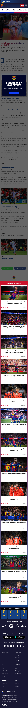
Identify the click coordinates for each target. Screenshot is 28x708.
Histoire (16, 687)
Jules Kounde (17, 658)
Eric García (17, 660)
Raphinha (16, 668)
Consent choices (15, 701)
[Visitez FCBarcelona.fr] (2, 5)
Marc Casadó (4, 671)
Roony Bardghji (18, 670)
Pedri (3, 668)
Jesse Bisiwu (17, 674)
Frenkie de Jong (5, 673)
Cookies (20, 697)
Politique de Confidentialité (12, 697)
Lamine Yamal (17, 667)
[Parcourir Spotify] (11, 626)
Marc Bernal (4, 676)
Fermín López (4, 670)
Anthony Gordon (18, 671)
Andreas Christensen (19, 655)
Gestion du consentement (6, 701)
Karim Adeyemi (18, 673)
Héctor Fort (17, 661)
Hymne (16, 684)
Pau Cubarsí (17, 654)
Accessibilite (4, 699)
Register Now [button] (14, 92)
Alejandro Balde (18, 652)
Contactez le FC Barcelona (12, 699)
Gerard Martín (17, 657)
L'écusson (17, 683)
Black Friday (4, 686)
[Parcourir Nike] (4, 626)
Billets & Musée (4, 683)
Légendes (16, 686)
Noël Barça (4, 687)
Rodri (3, 678)
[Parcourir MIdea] (21, 626)
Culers (22, 5)
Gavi (2, 667)
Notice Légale (4, 697)
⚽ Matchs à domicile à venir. (6, 2)
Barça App (3, 684)
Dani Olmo (4, 674)
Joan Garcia (4, 654)
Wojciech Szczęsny (5, 652)
